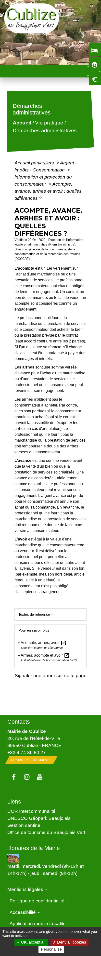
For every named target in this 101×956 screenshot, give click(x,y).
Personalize (51, 949)
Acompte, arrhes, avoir (43, 643)
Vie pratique (49, 123)
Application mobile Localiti (37, 923)
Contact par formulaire (31, 760)
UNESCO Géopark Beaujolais (39, 818)
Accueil (22, 123)
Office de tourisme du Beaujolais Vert (46, 832)
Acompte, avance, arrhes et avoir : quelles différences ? (48, 191)
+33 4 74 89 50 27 (26, 752)
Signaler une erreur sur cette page (51, 675)
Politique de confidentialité (37, 900)
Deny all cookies (71, 942)
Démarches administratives (44, 130)
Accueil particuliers (34, 162)
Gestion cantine (23, 825)
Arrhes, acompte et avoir (45, 655)
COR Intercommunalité (31, 811)
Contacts (18, 722)
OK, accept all (32, 942)
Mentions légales (25, 889)
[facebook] (14, 777)
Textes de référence (34, 614)
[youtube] (40, 777)
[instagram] (27, 777)
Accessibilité (23, 912)
